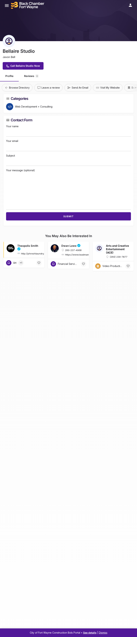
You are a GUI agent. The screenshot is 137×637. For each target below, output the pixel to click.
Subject (10, 155)
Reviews (31, 75)
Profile (9, 75)
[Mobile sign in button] (130, 5)
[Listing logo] (9, 41)
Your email (12, 140)
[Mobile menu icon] (6, 5)
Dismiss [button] (103, 632)
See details (90, 632)
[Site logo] (28, 5)
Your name (12, 126)
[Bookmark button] (39, 263)
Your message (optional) (20, 170)
